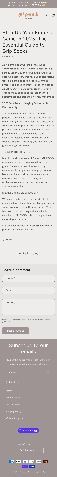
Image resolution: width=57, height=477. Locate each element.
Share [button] (9, 239)
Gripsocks (24, 472)
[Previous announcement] (3, 4)
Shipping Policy (13, 411)
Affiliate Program (14, 418)
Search (9, 390)
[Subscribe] (47, 372)
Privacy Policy (13, 404)
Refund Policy (13, 397)
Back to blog (30, 253)
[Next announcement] (54, 4)
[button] (3, 15)
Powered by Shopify (36, 472)
